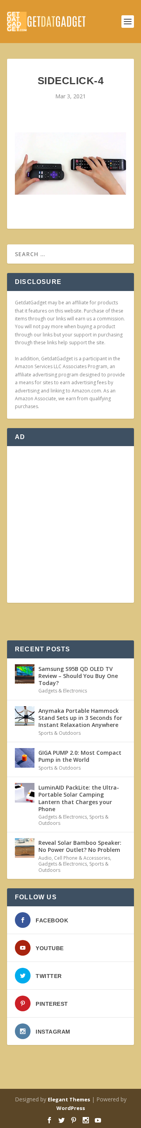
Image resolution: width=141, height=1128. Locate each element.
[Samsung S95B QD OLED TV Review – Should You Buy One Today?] (24, 674)
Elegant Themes (69, 1099)
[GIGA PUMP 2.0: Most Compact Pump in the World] (24, 758)
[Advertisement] (70, 524)
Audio (45, 858)
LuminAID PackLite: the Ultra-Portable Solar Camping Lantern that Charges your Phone (78, 798)
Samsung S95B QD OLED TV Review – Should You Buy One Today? (78, 676)
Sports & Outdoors (59, 733)
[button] (70, 163)
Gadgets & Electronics (62, 690)
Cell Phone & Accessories (82, 858)
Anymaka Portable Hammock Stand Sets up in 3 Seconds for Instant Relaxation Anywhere (80, 717)
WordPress (70, 1108)
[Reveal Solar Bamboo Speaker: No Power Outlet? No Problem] (24, 848)
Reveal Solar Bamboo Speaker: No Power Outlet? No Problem (79, 846)
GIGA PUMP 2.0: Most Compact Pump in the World (79, 756)
